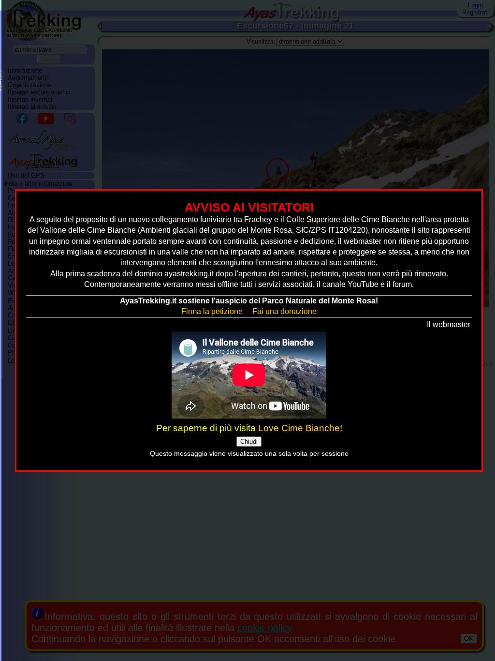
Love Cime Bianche (299, 428)
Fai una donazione (284, 311)
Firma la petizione (212, 311)
